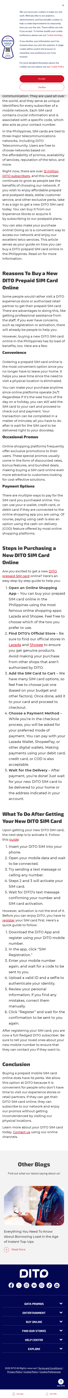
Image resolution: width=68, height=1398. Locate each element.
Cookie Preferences (50, 1371)
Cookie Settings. (54, 35)
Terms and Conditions (50, 1368)
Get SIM (53, 1394)
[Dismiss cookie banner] (63, 6)
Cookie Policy (31, 1371)
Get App (19, 1394)
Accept (42, 78)
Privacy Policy (14, 1371)
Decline (42, 87)
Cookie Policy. (57, 66)
